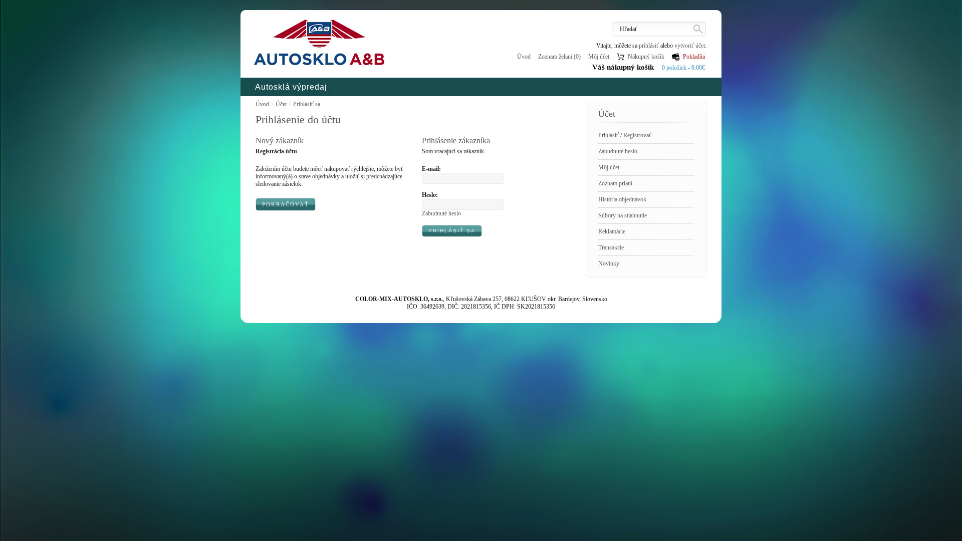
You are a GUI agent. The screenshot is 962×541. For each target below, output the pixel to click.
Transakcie (611, 247)
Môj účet (608, 167)
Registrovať (637, 135)
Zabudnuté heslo (617, 151)
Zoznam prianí (615, 183)
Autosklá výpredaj (291, 87)
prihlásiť (649, 45)
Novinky (608, 263)
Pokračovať (285, 204)
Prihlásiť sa (306, 104)
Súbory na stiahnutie (622, 215)
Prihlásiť (608, 135)
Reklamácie (611, 231)
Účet (281, 104)
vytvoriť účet (689, 45)
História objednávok (622, 199)
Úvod (524, 56)
